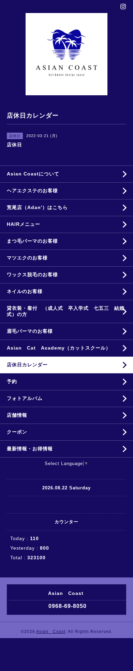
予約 (12, 381)
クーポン (17, 432)
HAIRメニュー (23, 224)
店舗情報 (17, 415)
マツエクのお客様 (27, 257)
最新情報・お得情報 (30, 448)
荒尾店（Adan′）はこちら (37, 207)
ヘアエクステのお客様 (32, 190)
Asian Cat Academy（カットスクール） (59, 348)
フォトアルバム (25, 398)
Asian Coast (50, 631)
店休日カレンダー (27, 364)
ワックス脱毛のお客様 (32, 274)
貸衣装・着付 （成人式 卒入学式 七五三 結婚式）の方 (65, 311)
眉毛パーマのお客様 (30, 331)
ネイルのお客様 (25, 291)
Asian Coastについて (33, 173)
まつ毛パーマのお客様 (32, 241)
